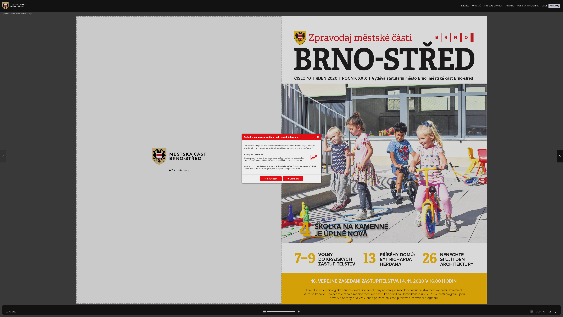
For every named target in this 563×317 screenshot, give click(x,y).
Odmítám (294, 178)
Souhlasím (272, 178)
